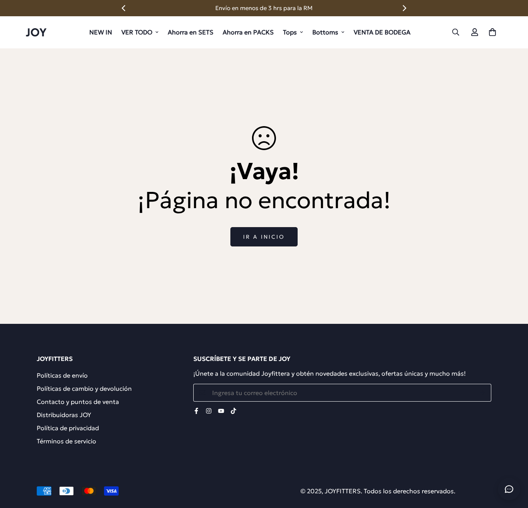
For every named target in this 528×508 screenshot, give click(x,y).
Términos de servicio (66, 441)
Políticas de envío (62, 375)
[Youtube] (221, 411)
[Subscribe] (482, 393)
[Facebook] (196, 411)
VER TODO (136, 32)
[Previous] (124, 8)
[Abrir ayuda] (509, 489)
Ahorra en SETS (190, 32)
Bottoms (325, 32)
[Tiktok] (233, 411)
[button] (492, 32)
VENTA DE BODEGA (382, 32)
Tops (290, 32)
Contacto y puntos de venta (78, 401)
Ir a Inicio (264, 236)
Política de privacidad (68, 428)
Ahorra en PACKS (248, 32)
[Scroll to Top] (513, 466)
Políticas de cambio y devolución (84, 388)
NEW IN (100, 32)
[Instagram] (209, 411)
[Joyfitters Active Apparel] (36, 32)
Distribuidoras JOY (64, 415)
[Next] (404, 8)
